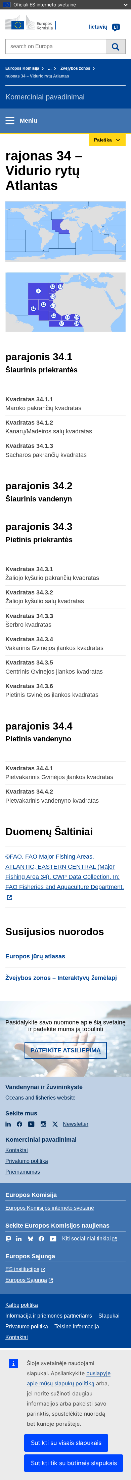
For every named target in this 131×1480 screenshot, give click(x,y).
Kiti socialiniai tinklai (86, 1238)
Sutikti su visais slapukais (66, 1442)
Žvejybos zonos (75, 68)
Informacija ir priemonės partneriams (48, 1316)
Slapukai (109, 1316)
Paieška (115, 46)
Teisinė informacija (76, 1326)
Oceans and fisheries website (40, 1098)
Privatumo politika (26, 1161)
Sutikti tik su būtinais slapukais (74, 1463)
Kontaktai (16, 1150)
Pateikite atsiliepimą (66, 1050)
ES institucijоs (22, 1269)
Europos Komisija (22, 68)
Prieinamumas (22, 1172)
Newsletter (75, 1124)
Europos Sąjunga (26, 1280)
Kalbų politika (21, 1305)
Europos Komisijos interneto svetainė (49, 1208)
